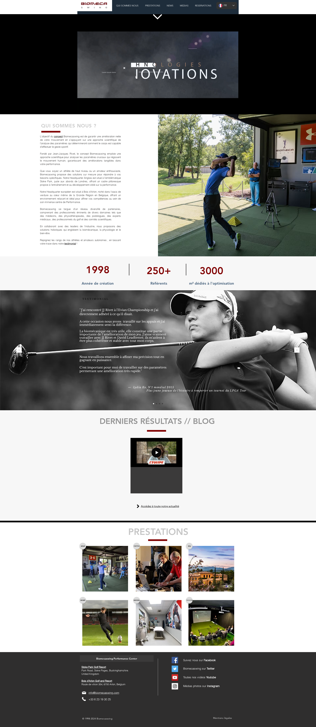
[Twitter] (175, 669)
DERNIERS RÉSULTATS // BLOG (157, 421)
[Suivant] (297, 350)
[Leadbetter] (156, 403)
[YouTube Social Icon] (175, 677)
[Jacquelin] (162, 403)
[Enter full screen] (234, 105)
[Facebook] (175, 660)
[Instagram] (175, 686)
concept (58, 136)
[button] (117, 658)
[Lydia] (153, 403)
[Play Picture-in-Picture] (228, 105)
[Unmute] (87, 105)
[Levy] (159, 403)
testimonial (70, 243)
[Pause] (81, 105)
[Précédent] (19, 350)
